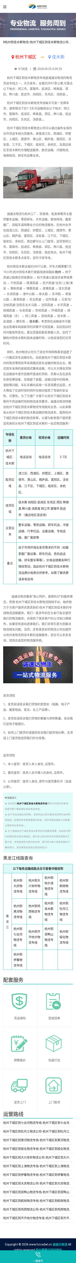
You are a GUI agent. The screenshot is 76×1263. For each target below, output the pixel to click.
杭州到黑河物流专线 (18, 911)
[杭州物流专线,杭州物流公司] (38, 6)
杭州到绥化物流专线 (64, 937)
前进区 (41, 502)
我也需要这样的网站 (48, 1250)
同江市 (45, 508)
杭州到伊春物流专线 (18, 960)
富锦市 (54, 508)
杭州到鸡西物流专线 (34, 911)
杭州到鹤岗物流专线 (64, 886)
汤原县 (35, 508)
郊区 (59, 502)
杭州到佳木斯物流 (16, 42)
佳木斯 (22, 502)
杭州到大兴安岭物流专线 (34, 886)
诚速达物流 (60, 1244)
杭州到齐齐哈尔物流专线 (34, 937)
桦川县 (26, 508)
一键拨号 (38, 1261)
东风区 (51, 502)
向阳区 (32, 502)
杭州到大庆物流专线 (18, 886)
